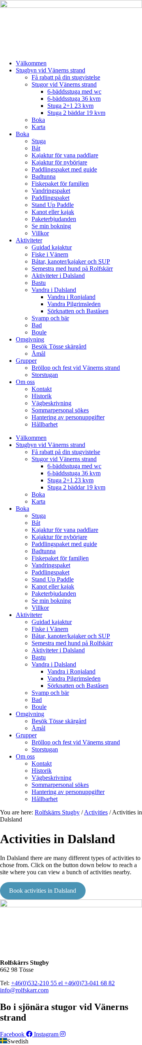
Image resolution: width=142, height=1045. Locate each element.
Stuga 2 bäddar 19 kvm (76, 112)
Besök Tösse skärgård (59, 346)
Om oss (25, 381)
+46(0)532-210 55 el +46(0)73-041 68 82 (63, 983)
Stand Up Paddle (53, 204)
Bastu (39, 282)
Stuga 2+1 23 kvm (70, 105)
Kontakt (42, 389)
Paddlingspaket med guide (64, 169)
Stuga (39, 141)
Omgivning (30, 339)
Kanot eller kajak (53, 212)
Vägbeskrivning (51, 403)
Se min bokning (51, 226)
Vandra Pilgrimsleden (74, 304)
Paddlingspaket (50, 197)
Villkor (40, 233)
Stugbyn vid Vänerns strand (50, 70)
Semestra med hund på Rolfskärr (72, 268)
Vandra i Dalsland (54, 289)
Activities (96, 812)
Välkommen (31, 63)
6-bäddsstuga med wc (74, 91)
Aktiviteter (29, 240)
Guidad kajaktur (52, 247)
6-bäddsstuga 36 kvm (74, 98)
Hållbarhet (45, 424)
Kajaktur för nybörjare (59, 162)
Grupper (26, 360)
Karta (38, 127)
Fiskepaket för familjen (60, 183)
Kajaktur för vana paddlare (65, 155)
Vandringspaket (51, 190)
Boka (38, 119)
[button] (71, 1041)
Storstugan (45, 374)
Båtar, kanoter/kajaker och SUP (71, 261)
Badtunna (44, 176)
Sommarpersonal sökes (60, 410)
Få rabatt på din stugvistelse (66, 77)
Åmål (38, 353)
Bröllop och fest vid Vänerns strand (76, 367)
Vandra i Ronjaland (71, 297)
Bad (37, 325)
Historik (42, 396)
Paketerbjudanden (54, 219)
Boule (39, 332)
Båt (36, 148)
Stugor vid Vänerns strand (64, 84)
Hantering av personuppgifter (68, 417)
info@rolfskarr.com (24, 990)
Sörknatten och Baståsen (77, 311)
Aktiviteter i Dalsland (58, 275)
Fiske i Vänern (50, 254)
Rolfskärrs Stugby (57, 812)
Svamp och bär (50, 318)
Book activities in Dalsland (42, 890)
